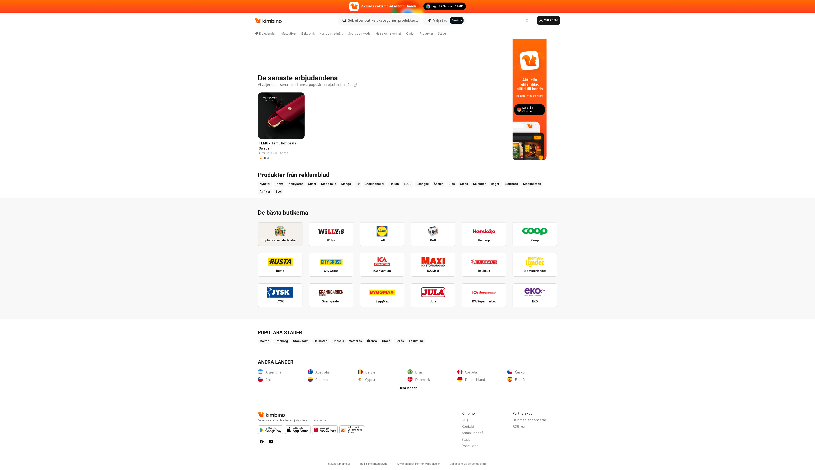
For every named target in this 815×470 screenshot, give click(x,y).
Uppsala (338, 341)
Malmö (264, 341)
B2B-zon (519, 426)
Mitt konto (550, 20)
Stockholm (301, 341)
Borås (399, 341)
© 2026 (339, 464)
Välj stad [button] (440, 20)
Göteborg (281, 341)
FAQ (465, 420)
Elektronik (308, 33)
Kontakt (468, 426)
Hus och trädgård (331, 33)
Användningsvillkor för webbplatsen (418, 464)
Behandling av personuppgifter (469, 464)
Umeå (386, 341)
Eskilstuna (416, 341)
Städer (442, 33)
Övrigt (410, 33)
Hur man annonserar (529, 420)
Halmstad (320, 341)
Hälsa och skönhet (388, 33)
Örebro (372, 341)
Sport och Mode (359, 33)
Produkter (426, 33)
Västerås (355, 341)
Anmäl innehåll (473, 433)
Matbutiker (288, 33)
